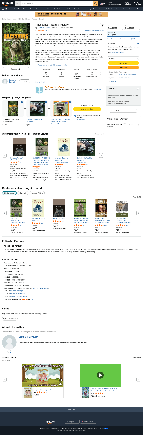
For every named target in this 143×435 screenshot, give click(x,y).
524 (105, 225)
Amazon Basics (35, 9)
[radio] (115, 27)
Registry (131, 9)
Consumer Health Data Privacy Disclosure (73, 428)
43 (63, 221)
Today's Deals (92, 9)
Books (101, 9)
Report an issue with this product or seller (52, 65)
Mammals (41, 19)
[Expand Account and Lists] (121, 4)
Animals (34, 19)
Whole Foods (70, 9)
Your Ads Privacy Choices (96, 428)
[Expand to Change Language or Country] (77, 422)
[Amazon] (7, 3)
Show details (81, 119)
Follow (25, 81)
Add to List (115, 111)
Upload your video (9, 319)
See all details (40, 82)
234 (126, 225)
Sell (117, 9)
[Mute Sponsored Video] (61, 384)
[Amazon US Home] (50, 422)
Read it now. (97, 89)
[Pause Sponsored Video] (61, 380)
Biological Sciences (24, 19)
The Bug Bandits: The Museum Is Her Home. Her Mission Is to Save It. (104, 390)
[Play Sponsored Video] (100, 375)
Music (139, 9)
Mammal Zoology (16, 291)
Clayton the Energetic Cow (43, 390)
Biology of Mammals (17, 293)
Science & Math (12, 19)
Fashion (123, 9)
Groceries (81, 9)
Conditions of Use (43, 428)
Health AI (12, 9)
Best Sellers (47, 9)
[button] (4, 9)
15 (42, 223)
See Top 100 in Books (40, 288)
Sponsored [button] (5, 360)
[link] (37, 108)
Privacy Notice (55, 428)
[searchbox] (57, 3)
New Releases (59, 9)
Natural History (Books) (18, 296)
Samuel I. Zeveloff (44, 28)
